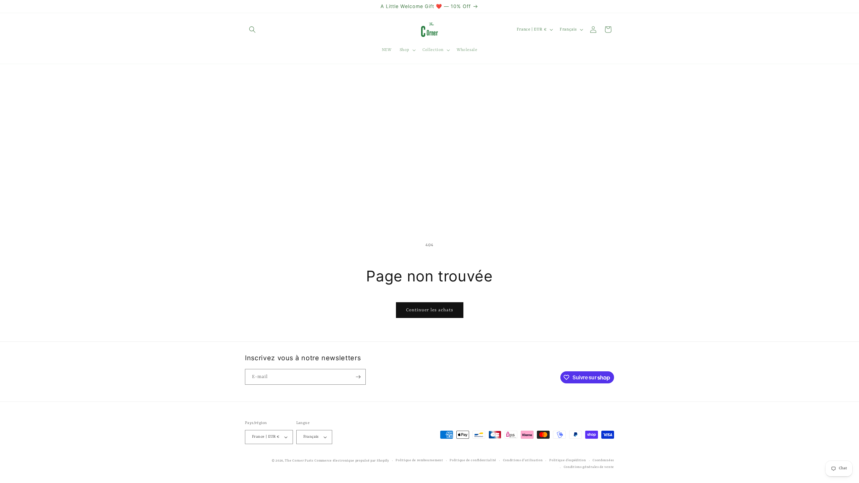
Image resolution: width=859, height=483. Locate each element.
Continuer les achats (429, 310)
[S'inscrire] (358, 377)
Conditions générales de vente (589, 467)
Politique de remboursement (419, 460)
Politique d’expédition (567, 460)
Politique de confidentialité (473, 460)
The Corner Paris (299, 461)
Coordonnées (603, 460)
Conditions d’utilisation (523, 460)
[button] (252, 29)
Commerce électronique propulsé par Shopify (351, 461)
